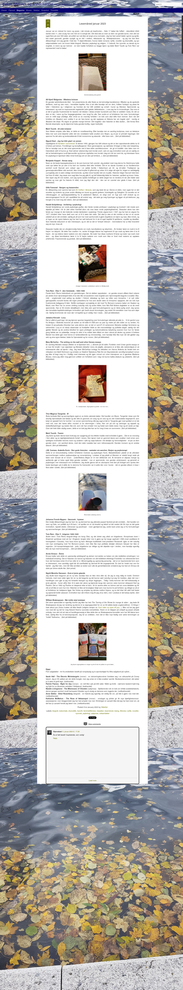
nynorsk (79, 713)
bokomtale (63, 711)
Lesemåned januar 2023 (92, 23)
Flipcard (12, 10)
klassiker (100, 711)
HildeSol (104, 707)
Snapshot (45, 10)
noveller (135, 711)
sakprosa (94, 713)
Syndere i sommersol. (66, 143)
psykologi (86, 713)
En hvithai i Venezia (84, 190)
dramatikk (72, 711)
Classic (4, 10)
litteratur (123, 711)
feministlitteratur (90, 711)
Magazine (20, 10)
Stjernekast (57, 731)
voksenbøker (104, 713)
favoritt (80, 711)
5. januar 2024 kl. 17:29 (70, 731)
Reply (55, 738)
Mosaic (29, 10)
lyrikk (129, 711)
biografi (55, 711)
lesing (116, 711)
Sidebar (36, 10)
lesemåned (109, 711)
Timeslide (54, 10)
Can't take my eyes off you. (109, 607)
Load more (92, 780)
